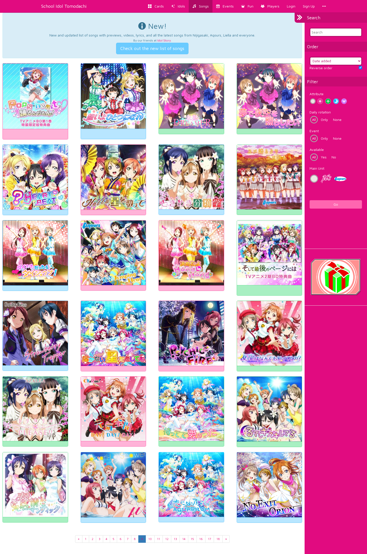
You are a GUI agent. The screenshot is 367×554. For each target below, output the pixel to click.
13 (175, 539)
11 (158, 539)
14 (183, 539)
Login (291, 6)
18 (218, 539)
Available (317, 149)
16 (201, 539)
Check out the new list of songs (152, 48)
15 (192, 539)
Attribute (317, 94)
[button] (247, 6)
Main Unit (317, 168)
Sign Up (309, 6)
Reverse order (321, 68)
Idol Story (164, 40)
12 (167, 539)
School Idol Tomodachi (64, 6)
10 (150, 539)
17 (209, 539)
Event (314, 131)
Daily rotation (320, 112)
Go (336, 204)
